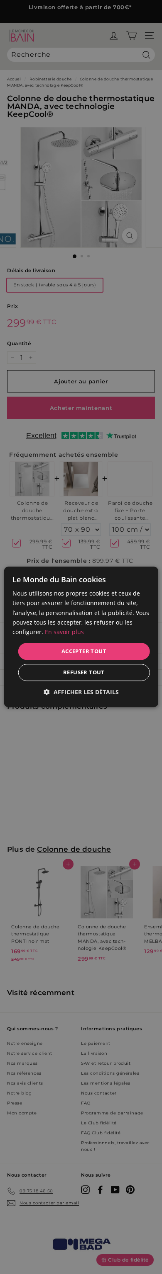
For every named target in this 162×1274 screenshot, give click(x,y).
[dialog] (81, 637)
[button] (81, 692)
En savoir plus (64, 632)
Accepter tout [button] (83, 651)
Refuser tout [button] (84, 672)
